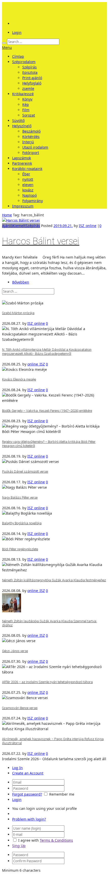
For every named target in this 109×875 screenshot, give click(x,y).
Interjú (28, 141)
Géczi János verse (15, 651)
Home (7, 215)
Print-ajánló (32, 77)
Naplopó (29, 195)
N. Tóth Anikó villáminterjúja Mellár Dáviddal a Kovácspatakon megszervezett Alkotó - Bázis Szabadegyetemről (47, 352)
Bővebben (20, 282)
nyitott (27, 179)
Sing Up (19, 845)
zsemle (28, 88)
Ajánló (7, 225)
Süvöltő (18, 120)
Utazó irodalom (35, 147)
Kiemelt (19, 225)
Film (25, 109)
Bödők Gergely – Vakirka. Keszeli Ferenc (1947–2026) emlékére (47, 411)
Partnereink (22, 163)
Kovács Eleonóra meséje (19, 379)
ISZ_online (87, 225)
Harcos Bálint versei (40, 241)
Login (17, 32)
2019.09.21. (63, 225)
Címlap (18, 56)
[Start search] (4, 43)
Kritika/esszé (23, 93)
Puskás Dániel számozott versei (25, 471)
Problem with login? (29, 819)
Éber (26, 174)
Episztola (30, 72)
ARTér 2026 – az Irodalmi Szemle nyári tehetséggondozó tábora (47, 682)
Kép (25, 104)
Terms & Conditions (56, 840)
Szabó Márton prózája (18, 313)
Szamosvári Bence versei (20, 708)
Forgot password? (27, 794)
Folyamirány (32, 200)
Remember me (61, 794)
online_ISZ (36, 364)
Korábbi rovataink (27, 168)
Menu (7, 47)
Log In (17, 767)
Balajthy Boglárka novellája (22, 523)
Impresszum (22, 206)
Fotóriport (30, 152)
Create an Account (27, 773)
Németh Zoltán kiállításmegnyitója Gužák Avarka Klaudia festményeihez (54, 580)
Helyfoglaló (31, 83)
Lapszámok (21, 158)
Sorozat (28, 115)
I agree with (28, 840)
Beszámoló (31, 131)
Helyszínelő (21, 125)
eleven (27, 184)
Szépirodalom (23, 61)
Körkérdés (31, 136)
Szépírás (29, 67)
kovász (27, 190)
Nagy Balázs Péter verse (20, 497)
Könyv (27, 99)
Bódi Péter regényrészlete (20, 549)
